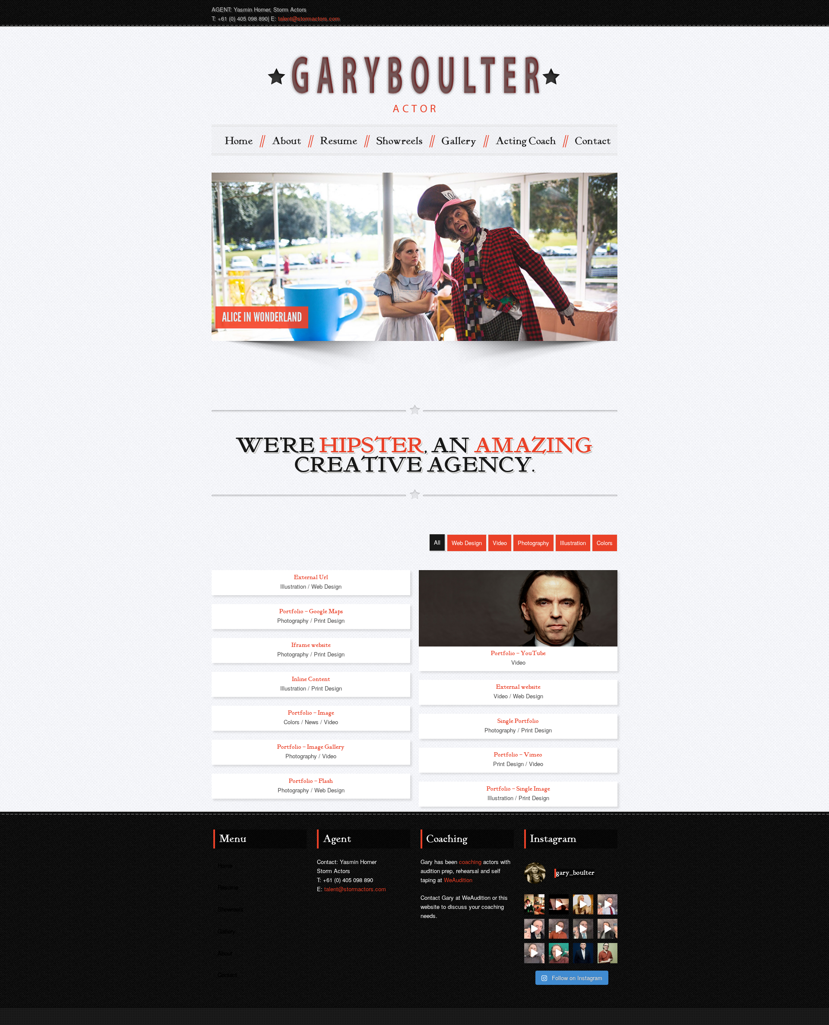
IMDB (563, 9)
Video (500, 543)
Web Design (467, 543)
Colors (605, 543)
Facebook (594, 9)
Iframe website (311, 645)
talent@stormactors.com (309, 18)
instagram (609, 9)
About (292, 140)
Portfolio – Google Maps (311, 611)
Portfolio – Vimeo (518, 755)
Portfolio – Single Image (518, 788)
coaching (470, 862)
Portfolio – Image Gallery (311, 747)
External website (518, 687)
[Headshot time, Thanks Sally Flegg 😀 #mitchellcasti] (608, 953)
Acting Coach (531, 140)
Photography (533, 543)
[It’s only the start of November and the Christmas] (534, 904)
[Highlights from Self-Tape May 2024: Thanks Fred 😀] (559, 929)
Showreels (405, 140)
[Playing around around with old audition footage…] (583, 904)
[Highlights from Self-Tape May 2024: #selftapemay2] (534, 929)
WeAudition (458, 880)
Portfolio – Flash (311, 781)
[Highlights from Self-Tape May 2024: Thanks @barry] (534, 953)
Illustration (573, 543)
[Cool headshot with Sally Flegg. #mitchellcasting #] (583, 953)
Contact (593, 141)
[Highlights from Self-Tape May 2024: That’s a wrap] (608, 904)
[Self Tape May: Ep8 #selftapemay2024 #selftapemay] (608, 929)
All (437, 542)
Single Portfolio (518, 721)
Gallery (464, 140)
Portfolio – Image (311, 713)
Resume (344, 140)
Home (244, 140)
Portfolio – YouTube (518, 653)
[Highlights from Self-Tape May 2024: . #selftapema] (559, 953)
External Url (311, 577)
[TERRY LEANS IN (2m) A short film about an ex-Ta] (559, 904)
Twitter (578, 9)
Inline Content (311, 679)
